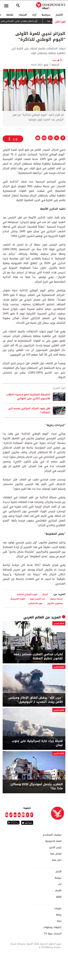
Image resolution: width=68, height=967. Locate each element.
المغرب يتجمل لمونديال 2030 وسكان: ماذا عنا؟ (36, 786)
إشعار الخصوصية (53, 841)
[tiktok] (10, 814)
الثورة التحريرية (18, 598)
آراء (34, 14)
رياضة (58, 915)
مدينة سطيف (56, 598)
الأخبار (59, 14)
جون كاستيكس (35, 603)
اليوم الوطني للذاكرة (27, 594)
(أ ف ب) (57, 60)
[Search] (18, 5)
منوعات (57, 908)
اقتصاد (22, 14)
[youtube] (19, 814)
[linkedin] (15, 814)
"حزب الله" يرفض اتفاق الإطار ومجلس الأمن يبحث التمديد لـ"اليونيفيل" (35, 700)
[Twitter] (27, 814)
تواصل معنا (55, 854)
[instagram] (23, 814)
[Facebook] (31, 814)
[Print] (37, 137)
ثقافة (9, 14)
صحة (59, 921)
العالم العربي (33, 617)
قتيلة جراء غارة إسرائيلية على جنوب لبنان (37, 743)
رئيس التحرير (55, 847)
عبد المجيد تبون (37, 598)
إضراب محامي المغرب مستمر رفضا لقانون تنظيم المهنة (38, 656)
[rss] (6, 814)
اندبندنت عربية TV (52, 934)
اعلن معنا (56, 860)
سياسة (46, 14)
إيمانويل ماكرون (55, 603)
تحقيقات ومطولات (52, 927)
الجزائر (45, 594)
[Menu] (6, 5)
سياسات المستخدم (52, 835)
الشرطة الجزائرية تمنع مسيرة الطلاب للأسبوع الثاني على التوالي (28, 397)
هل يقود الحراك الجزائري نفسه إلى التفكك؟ (29, 410)
